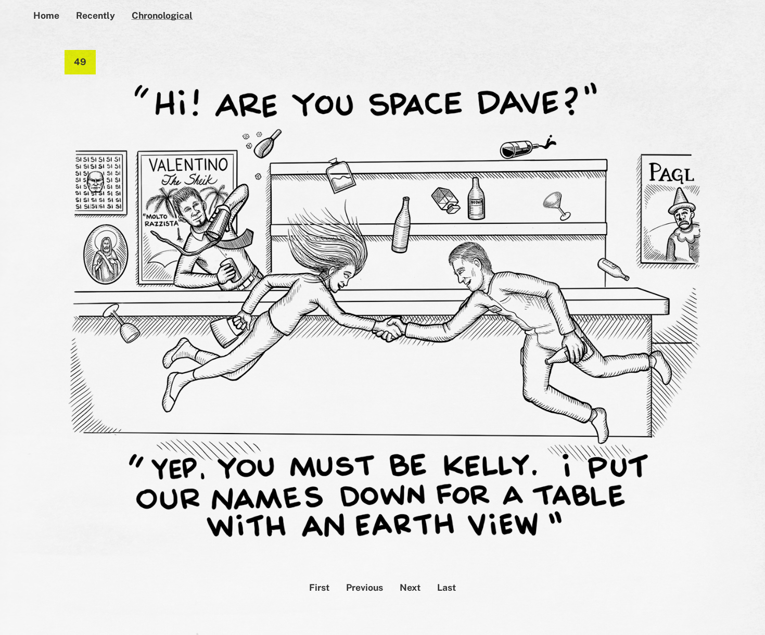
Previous (364, 587)
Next (410, 587)
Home (46, 15)
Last (446, 587)
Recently (95, 15)
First (319, 587)
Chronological (162, 15)
